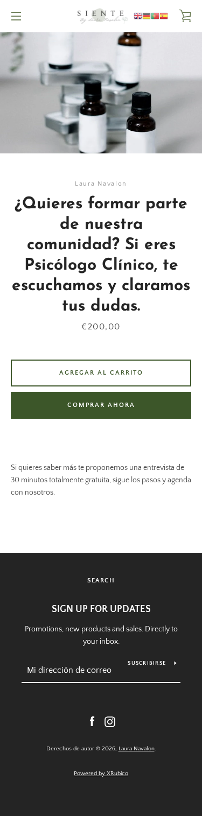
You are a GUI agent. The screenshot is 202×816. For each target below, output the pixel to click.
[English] (138, 16)
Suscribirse (147, 663)
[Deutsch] (146, 16)
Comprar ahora (101, 405)
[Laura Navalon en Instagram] (110, 721)
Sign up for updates (101, 609)
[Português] (155, 16)
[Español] (163, 16)
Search (101, 580)
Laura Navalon (137, 748)
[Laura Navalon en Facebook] (92, 721)
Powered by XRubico (101, 773)
